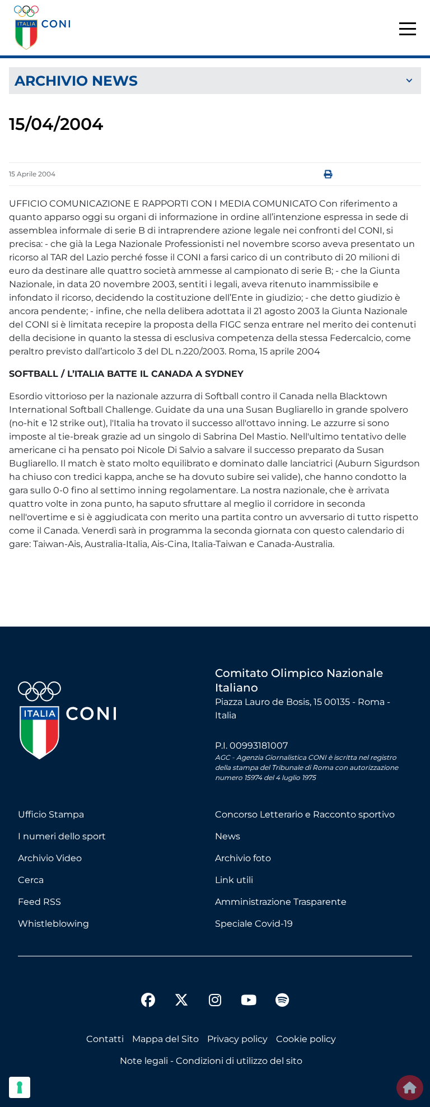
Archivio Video (50, 858)
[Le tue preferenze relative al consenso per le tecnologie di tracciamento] (19, 1087)
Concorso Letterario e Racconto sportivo (305, 814)
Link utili (234, 880)
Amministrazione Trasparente (281, 901)
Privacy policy (237, 1039)
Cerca (31, 880)
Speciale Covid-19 (254, 923)
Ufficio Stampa (51, 814)
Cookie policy (306, 1039)
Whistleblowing (53, 923)
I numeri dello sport (62, 836)
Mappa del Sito (165, 1039)
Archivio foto (243, 858)
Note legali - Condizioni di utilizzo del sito (211, 1060)
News (227, 836)
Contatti (105, 1039)
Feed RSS (39, 901)
